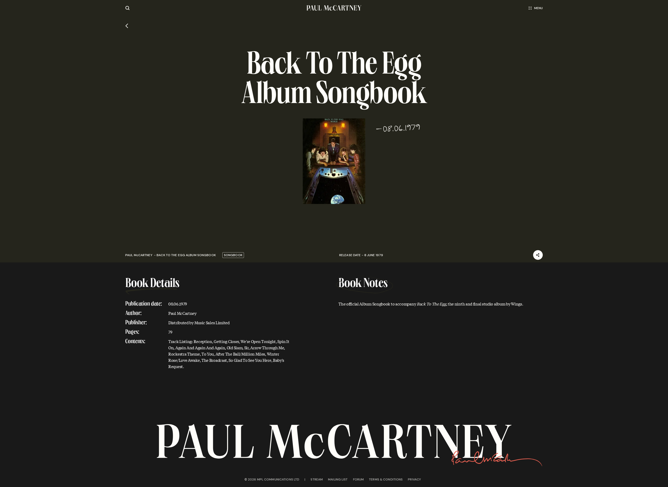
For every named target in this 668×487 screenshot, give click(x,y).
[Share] (538, 255)
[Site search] (127, 8)
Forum (358, 479)
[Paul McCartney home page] (333, 8)
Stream (317, 479)
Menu (538, 8)
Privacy (414, 479)
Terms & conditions (386, 479)
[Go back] (127, 26)
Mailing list (338, 479)
